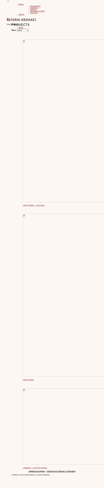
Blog (21, 27)
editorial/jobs (37, 11)
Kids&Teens (35, 6)
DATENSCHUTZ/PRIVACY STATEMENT (61, 472)
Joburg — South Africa (35, 468)
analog (34, 13)
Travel (33, 10)
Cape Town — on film (34, 205)
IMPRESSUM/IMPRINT (37, 472)
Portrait (34, 8)
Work (21, 4)
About (21, 14)
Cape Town (28, 380)
